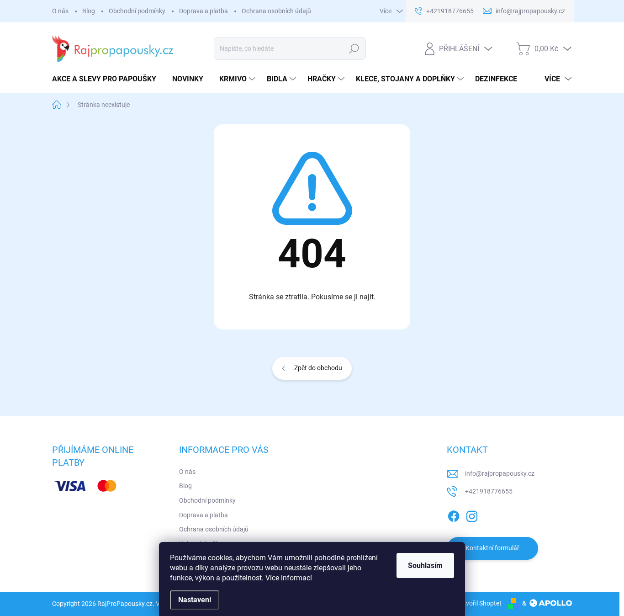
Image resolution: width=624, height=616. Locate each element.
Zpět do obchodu (318, 368)
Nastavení (194, 599)
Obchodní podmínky (137, 11)
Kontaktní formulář (492, 548)
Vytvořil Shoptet (479, 603)
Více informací (288, 578)
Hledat (354, 48)
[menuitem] (107, 79)
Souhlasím (425, 565)
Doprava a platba (203, 11)
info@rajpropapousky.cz (499, 473)
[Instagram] (472, 514)
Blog (88, 11)
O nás (60, 11)
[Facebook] (453, 514)
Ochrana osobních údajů (276, 11)
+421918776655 (489, 491)
